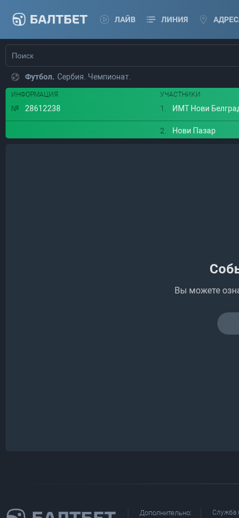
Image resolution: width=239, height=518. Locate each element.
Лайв (125, 19)
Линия (174, 19)
